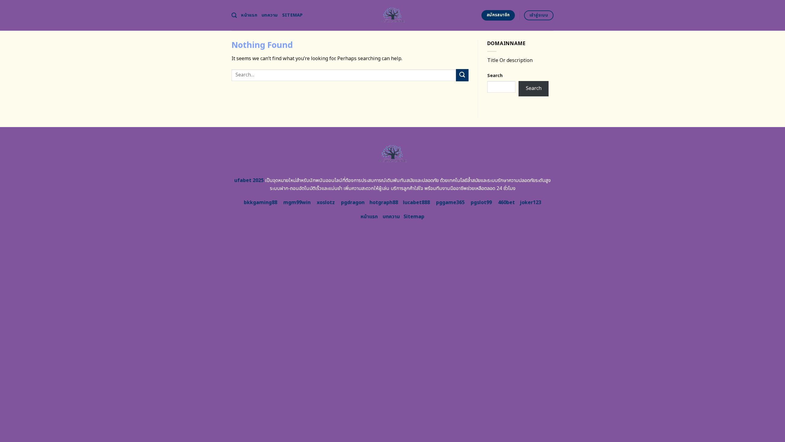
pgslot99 (481, 202)
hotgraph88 (384, 202)
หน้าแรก (249, 15)
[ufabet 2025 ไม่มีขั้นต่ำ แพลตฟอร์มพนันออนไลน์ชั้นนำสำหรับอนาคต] (393, 15)
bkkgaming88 (260, 202)
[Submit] (462, 75)
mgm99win (297, 202)
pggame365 (450, 202)
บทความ (270, 15)
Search (495, 75)
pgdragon (353, 202)
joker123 (530, 202)
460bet (506, 202)
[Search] (234, 15)
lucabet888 (416, 202)
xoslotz (326, 202)
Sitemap (292, 15)
